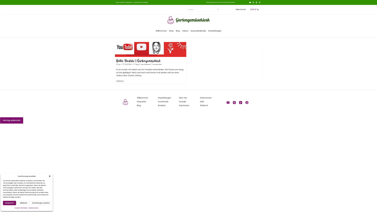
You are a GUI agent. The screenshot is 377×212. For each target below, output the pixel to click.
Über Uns (183, 97)
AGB (202, 101)
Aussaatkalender (198, 31)
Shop (171, 31)
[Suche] (217, 10)
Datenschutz (33, 208)
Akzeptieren (9, 203)
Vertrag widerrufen (11, 120)
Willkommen (161, 31)
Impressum (184, 105)
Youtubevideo (157, 64)
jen (119, 64)
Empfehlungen (214, 31)
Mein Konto (241, 9)
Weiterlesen (120, 81)
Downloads (163, 101)
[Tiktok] (256, 2)
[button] (50, 176)
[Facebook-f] (260, 2)
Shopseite (141, 101)
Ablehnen (23, 203)
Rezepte (162, 105)
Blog (178, 31)
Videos (185, 31)
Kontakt (182, 101)
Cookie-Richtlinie (20, 208)
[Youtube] (250, 2)
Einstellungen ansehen (41, 203)
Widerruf (204, 105)
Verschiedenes (145, 64)
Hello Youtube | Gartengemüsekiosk (138, 60)
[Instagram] (253, 2)
